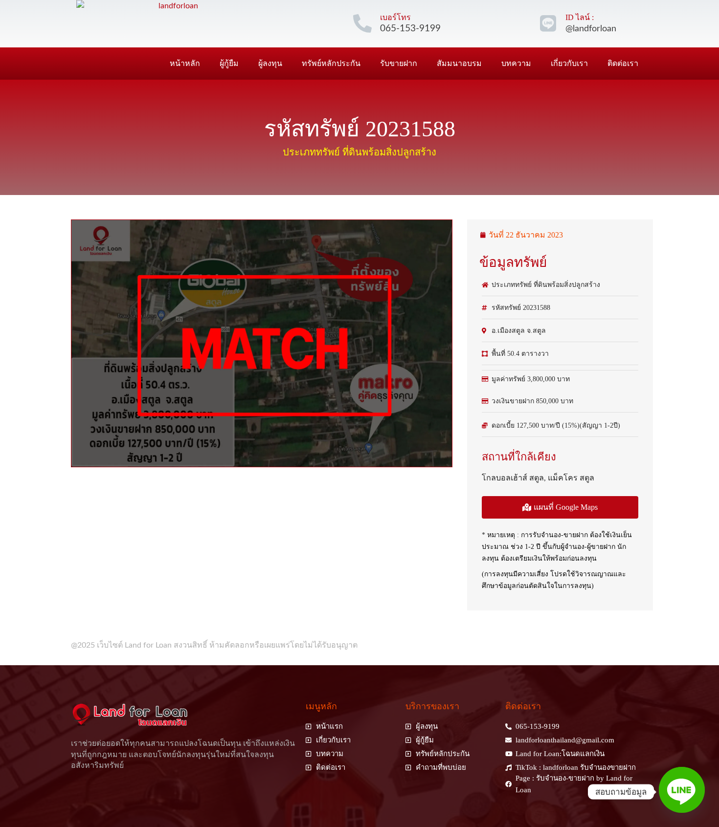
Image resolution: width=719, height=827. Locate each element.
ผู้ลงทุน (270, 63)
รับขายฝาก (398, 63)
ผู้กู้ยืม (229, 63)
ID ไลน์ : (579, 17)
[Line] (682, 792)
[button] (560, 507)
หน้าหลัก (185, 63)
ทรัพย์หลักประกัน (331, 63)
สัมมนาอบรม (459, 63)
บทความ (516, 63)
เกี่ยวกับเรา (569, 63)
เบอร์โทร (395, 17)
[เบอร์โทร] (362, 23)
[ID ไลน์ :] (548, 23)
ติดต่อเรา (622, 63)
